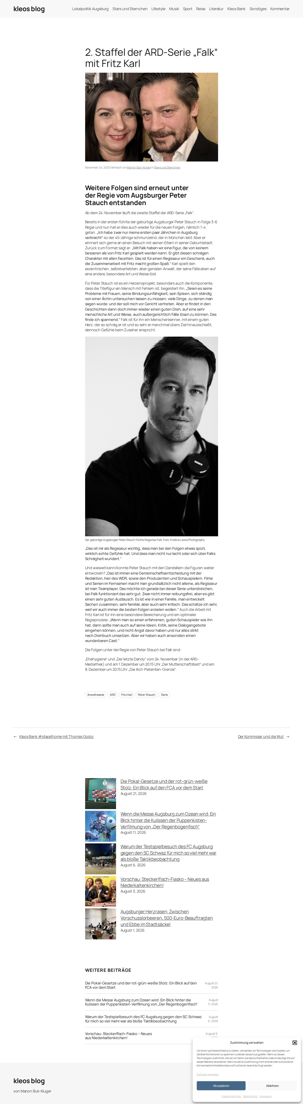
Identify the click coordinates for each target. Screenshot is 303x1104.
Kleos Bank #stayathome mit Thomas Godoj (56, 736)
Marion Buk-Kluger (139, 167)
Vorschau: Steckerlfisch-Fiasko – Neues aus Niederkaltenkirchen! (118, 1036)
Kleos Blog (29, 8)
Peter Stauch (146, 695)
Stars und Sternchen (167, 167)
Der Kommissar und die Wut (261, 736)
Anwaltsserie (95, 695)
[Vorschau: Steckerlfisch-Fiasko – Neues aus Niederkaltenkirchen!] (100, 892)
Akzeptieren (221, 1085)
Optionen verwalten (208, 1074)
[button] (295, 1043)
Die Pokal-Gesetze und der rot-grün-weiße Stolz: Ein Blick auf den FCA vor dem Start (164, 784)
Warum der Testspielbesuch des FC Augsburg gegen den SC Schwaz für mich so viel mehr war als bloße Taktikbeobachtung (169, 852)
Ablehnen (272, 1085)
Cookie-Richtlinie (231, 1096)
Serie (164, 695)
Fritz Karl (126, 695)
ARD (112, 695)
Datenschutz (250, 1096)
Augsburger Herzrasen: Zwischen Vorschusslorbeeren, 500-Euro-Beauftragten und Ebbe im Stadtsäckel (167, 917)
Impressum (266, 1096)
